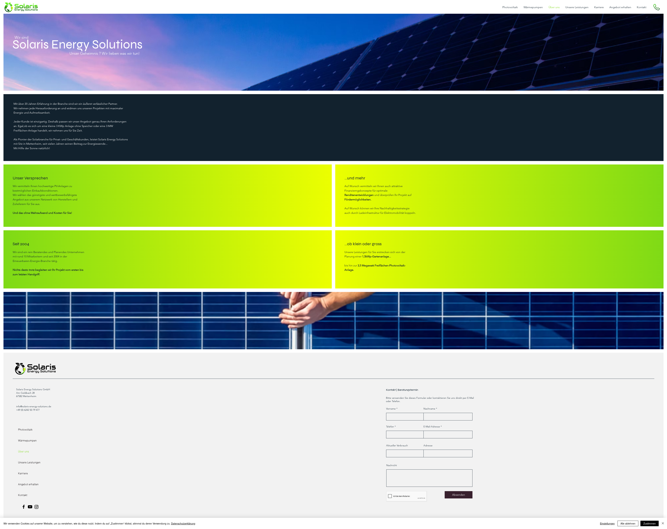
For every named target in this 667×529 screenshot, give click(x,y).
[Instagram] (36, 506)
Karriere (23, 473)
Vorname (391, 408)
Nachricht (391, 465)
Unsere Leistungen (29, 462)
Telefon (390, 426)
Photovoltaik (25, 430)
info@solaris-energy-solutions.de (33, 406)
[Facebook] (23, 506)
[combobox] (447, 453)
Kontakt (22, 495)
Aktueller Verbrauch (397, 445)
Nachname (429, 408)
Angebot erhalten (28, 484)
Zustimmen (649, 523)
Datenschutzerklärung (183, 523)
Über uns (23, 451)
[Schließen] (663, 523)
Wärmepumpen (27, 441)
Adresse (428, 445)
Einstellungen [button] (607, 523)
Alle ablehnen (627, 523)
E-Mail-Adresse (431, 426)
